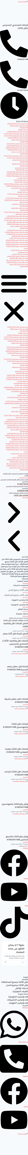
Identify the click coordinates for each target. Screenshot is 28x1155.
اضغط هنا (25, 583)
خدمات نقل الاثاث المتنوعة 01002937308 (17, 240)
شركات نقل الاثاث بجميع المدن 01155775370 (16, 156)
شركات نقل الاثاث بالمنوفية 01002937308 (16, 148)
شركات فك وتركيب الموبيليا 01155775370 (17, 242)
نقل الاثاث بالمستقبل (22, 192)
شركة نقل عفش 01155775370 (19, 250)
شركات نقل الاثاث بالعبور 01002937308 (17, 230)
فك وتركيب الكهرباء (18, 1003)
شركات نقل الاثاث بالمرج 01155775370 (17, 194)
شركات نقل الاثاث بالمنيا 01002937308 (17, 150)
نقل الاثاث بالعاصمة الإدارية (21, 180)
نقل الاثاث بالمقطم (23, 196)
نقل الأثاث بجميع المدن (17, 985)
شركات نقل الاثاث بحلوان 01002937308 (17, 216)
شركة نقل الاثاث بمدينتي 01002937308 (17, 234)
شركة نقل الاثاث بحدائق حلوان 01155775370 (16, 212)
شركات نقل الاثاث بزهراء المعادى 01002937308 (19, 141)
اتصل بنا (26, 248)
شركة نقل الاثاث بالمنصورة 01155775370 (17, 198)
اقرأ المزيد (25, 629)
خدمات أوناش (21, 988)
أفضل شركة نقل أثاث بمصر (15, 634)
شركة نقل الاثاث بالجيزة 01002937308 (18, 138)
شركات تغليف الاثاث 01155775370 (18, 238)
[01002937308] (14, 57)
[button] (14, 297)
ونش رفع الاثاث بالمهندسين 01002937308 (15, 805)
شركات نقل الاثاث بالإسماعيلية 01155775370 (16, 136)
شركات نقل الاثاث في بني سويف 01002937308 (19, 153)
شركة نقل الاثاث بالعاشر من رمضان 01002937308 (19, 227)
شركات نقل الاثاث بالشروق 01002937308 (17, 176)
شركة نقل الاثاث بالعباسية (21, 182)
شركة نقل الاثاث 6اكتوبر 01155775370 (17, 158)
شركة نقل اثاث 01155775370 (20, 254)
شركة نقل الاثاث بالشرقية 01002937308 (17, 146)
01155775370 (22, 90)
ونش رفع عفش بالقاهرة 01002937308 (17, 224)
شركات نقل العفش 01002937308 (19, 258)
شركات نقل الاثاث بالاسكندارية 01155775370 (16, 134)
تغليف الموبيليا (20, 991)
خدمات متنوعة (23, 994)
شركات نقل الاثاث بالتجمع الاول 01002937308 (20, 161)
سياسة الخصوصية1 (23, 252)
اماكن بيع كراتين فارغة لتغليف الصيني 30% (17, 260)
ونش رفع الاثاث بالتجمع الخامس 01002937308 (17, 838)
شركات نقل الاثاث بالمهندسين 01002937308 (16, 200)
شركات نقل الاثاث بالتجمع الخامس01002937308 (21, 169)
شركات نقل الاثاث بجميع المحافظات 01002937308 (19, 126)
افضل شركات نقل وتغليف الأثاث (15, 624)
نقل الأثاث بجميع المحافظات (14, 982)
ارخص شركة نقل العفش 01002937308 (17, 256)
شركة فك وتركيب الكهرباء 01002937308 (17, 246)
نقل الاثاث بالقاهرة (23, 129)
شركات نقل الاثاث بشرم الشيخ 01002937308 (16, 218)
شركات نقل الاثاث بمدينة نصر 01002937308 (16, 232)
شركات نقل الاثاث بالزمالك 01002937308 (17, 174)
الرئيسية (25, 979)
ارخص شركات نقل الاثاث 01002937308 (17, 123)
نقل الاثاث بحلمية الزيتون (21, 214)
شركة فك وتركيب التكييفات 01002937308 (17, 244)
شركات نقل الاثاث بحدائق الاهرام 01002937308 (19, 209)
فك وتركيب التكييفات (17, 1000)
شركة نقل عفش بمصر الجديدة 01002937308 (16, 184)
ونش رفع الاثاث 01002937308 (20, 236)
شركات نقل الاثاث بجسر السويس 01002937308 (20, 205)
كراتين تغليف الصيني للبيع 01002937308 (17, 262)
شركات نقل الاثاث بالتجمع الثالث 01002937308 (20, 165)
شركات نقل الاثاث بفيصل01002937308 (17, 222)
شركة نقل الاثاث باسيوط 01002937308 (17, 131)
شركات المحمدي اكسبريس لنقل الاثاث (15, 26)
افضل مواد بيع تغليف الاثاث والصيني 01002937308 (18, 265)
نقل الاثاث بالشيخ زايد (22, 178)
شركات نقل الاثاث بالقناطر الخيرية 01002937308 (19, 189)
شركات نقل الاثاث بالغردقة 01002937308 (17, 186)
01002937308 (22, 59)
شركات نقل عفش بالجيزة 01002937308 (16, 700)
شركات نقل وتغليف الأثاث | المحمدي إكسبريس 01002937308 (15, 644)
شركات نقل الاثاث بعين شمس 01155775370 (16, 220)
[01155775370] (14, 88)
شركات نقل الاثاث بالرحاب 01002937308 (17, 172)
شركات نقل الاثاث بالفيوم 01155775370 (17, 144)
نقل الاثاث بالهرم (24, 202)
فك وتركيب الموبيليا (18, 997)
